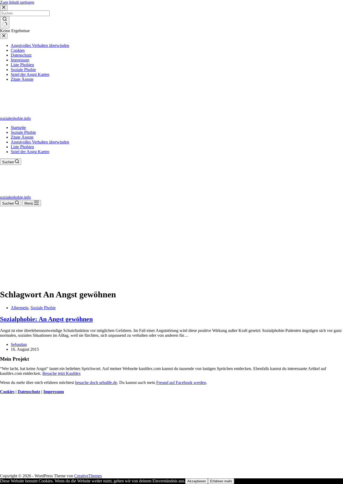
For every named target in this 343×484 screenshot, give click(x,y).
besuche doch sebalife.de (96, 382)
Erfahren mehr (221, 481)
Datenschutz (29, 391)
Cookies (7, 391)
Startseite (18, 127)
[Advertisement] (171, 246)
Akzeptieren (196, 481)
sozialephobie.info (15, 118)
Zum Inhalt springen (17, 2)
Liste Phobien (22, 147)
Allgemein (19, 307)
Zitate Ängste (22, 137)
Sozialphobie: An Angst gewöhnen (46, 319)
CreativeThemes (88, 476)
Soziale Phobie (23, 132)
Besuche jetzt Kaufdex (61, 373)
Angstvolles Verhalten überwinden (40, 142)
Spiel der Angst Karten (30, 151)
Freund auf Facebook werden (181, 382)
